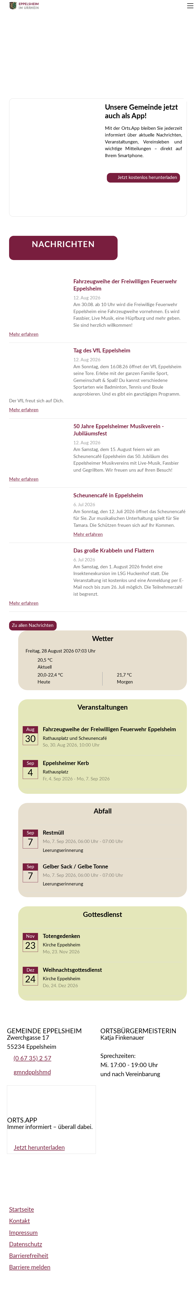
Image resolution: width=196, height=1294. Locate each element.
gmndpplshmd (32, 1072)
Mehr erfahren (23, 334)
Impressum (23, 1233)
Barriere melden (29, 1267)
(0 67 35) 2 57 (32, 1059)
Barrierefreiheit (28, 1256)
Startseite (21, 1210)
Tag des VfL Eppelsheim (101, 350)
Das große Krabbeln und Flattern (113, 550)
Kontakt (19, 1221)
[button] (190, 6)
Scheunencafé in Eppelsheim (108, 495)
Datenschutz (25, 1244)
